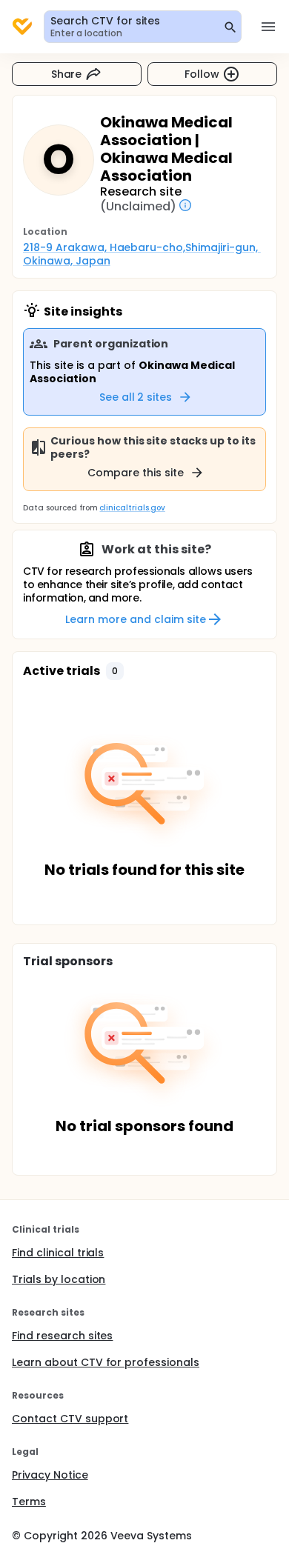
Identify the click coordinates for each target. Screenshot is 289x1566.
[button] (115, 671)
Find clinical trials (58, 1252)
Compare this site (135, 472)
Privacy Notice (50, 1474)
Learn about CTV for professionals (105, 1362)
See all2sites (136, 397)
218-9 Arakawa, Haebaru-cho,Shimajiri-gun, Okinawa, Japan (142, 254)
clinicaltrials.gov (132, 507)
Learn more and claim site (135, 619)
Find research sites (62, 1335)
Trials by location (58, 1279)
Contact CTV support (70, 1418)
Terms (29, 1501)
